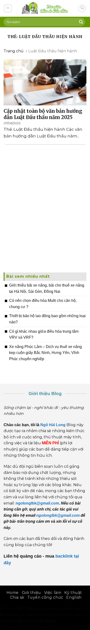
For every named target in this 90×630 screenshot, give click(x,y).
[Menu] (8, 8)
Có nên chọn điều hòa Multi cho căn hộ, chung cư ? (43, 304)
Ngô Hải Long (53, 425)
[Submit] (81, 22)
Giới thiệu (31, 592)
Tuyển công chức (45, 597)
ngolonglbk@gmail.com (58, 515)
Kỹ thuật (73, 592)
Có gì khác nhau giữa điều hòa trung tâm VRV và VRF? (43, 334)
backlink (64, 556)
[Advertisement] (45, 216)
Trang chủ (14, 51)
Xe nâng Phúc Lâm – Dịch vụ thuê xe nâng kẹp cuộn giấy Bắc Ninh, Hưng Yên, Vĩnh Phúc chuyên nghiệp (45, 353)
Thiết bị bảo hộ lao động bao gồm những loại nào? (47, 319)
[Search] (82, 8)
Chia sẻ (17, 597)
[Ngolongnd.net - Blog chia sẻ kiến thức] (45, 8)
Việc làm (52, 592)
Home (12, 592)
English (73, 597)
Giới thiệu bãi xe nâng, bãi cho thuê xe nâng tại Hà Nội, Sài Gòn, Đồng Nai (46, 288)
